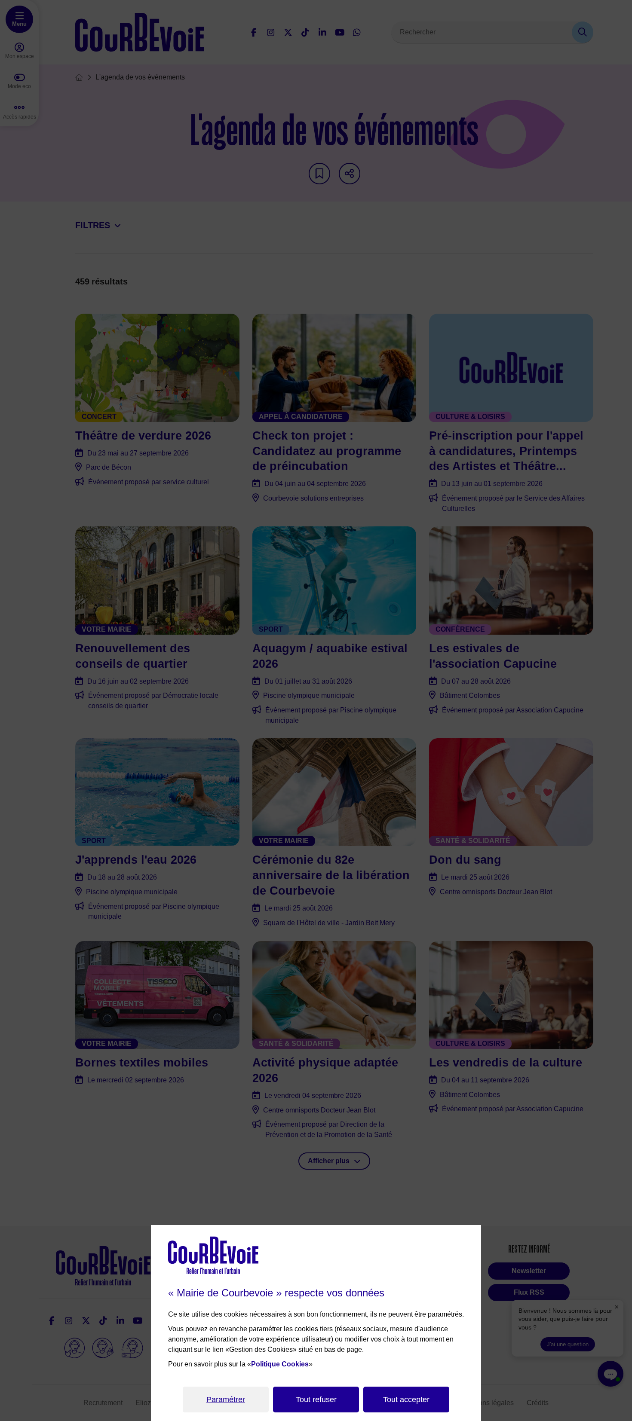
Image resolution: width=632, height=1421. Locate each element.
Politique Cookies (280, 1364)
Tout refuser (316, 1399)
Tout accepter (406, 1399)
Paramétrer (225, 1399)
